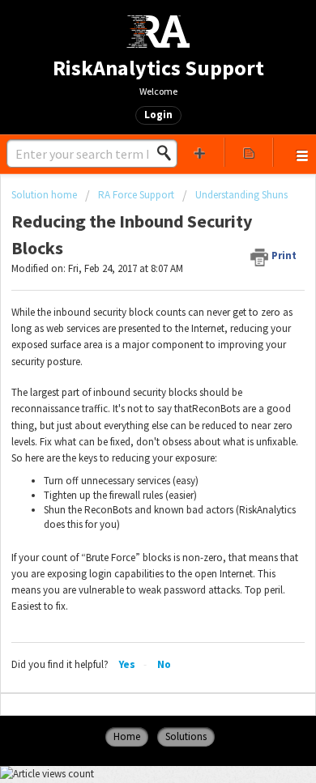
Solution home (45, 195)
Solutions (186, 736)
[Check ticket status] (249, 152)
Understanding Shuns (241, 195)
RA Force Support (136, 195)
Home (126, 736)
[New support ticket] (199, 152)
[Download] (128, 379)
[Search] (168, 153)
